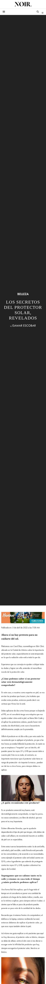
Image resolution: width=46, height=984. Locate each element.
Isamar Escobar (24, 325)
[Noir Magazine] (23, 4)
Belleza (23, 294)
